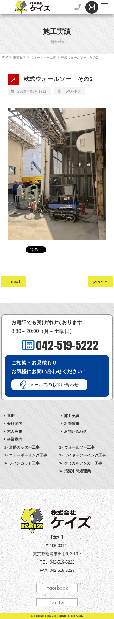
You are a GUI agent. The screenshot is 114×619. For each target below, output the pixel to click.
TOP (4, 57)
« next (13, 281)
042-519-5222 (67, 345)
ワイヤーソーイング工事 (85, 455)
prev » (100, 281)
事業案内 (19, 57)
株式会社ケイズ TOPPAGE (57, 520)
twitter (57, 602)
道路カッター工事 (24, 447)
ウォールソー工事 (43, 57)
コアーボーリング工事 (28, 455)
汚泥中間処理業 (77, 471)
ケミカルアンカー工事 (83, 463)
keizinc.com (42, 615)
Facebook (57, 588)
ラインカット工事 (24, 463)
